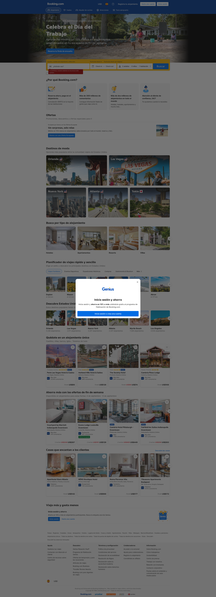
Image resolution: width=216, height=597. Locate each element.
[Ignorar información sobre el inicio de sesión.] (137, 282)
